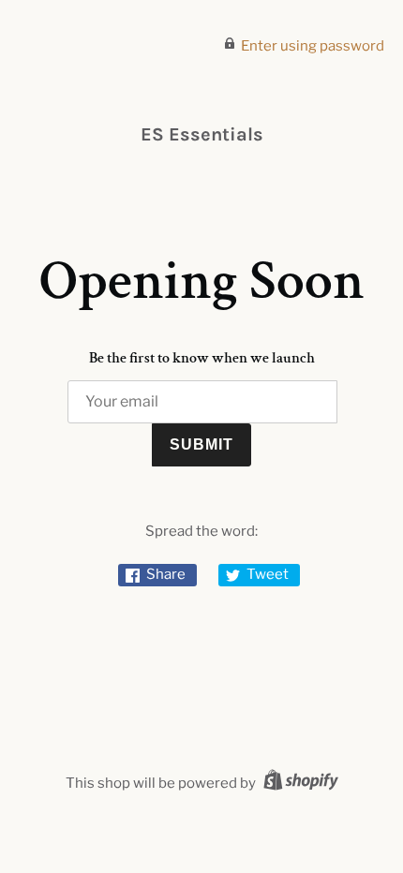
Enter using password (312, 45)
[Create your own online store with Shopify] (298, 783)
